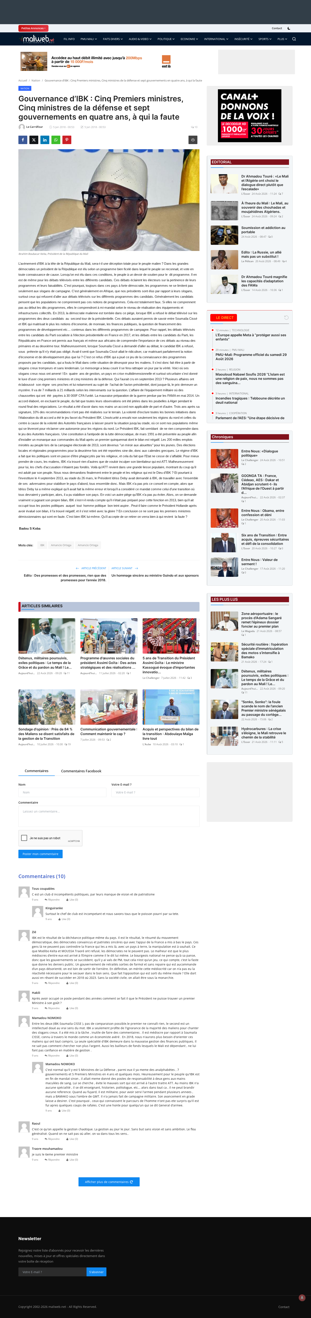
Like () (74, 899)
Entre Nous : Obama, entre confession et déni (262, 512)
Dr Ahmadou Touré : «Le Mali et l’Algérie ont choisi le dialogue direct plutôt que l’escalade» (265, 182)
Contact (277, 28)
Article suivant (122, 568)
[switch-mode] (289, 28)
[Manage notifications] (302, 1297)
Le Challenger (151, 678)
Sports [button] (263, 39)
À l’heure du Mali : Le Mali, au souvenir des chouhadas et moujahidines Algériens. (264, 207)
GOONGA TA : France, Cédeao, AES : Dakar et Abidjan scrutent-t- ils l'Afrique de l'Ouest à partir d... (262, 484)
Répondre (54, 899)
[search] (294, 39)
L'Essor (245, 194)
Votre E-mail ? (121, 784)
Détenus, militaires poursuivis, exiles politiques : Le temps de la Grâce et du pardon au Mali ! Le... (45, 662)
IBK (42, 545)
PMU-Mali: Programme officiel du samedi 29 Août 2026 (251, 357)
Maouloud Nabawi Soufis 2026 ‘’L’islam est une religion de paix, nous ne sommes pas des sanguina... (250, 378)
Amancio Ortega (61, 545)
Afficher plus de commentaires (107, 1182)
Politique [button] (165, 39)
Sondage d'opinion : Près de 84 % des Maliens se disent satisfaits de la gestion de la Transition (46, 734)
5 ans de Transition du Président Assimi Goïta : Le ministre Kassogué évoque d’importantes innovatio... (169, 665)
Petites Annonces (32, 28)
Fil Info (69, 39)
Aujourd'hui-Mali (26, 673)
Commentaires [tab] (36, 770)
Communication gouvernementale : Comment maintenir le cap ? (108, 731)
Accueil (22, 80)
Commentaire (28, 802)
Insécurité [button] (241, 39)
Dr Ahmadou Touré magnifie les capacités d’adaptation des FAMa (264, 281)
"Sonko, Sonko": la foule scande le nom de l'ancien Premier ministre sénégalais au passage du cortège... (263, 708)
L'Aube (147, 744)
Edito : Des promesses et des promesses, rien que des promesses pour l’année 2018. (65, 577)
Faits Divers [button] (111, 39)
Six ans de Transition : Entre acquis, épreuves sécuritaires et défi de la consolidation (265, 539)
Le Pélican (247, 261)
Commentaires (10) (41, 876)
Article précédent (93, 568)
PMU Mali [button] (87, 39)
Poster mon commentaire (40, 854)
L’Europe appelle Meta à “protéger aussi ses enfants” (251, 337)
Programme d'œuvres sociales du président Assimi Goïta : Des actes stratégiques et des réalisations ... (108, 662)
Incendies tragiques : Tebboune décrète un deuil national (250, 400)
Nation (36, 80)
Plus (281, 39)
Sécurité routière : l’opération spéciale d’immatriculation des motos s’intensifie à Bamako (264, 650)
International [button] (214, 39)
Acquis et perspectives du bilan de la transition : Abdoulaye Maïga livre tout (170, 734)
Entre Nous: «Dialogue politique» (259, 453)
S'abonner (96, 1272)
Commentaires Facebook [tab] (81, 771)
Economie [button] (188, 39)
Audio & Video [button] (139, 39)
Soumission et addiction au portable (263, 230)
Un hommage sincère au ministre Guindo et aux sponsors (155, 575)
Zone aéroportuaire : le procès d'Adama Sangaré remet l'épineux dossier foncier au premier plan (261, 619)
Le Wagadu (248, 631)
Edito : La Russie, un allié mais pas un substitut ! (261, 254)
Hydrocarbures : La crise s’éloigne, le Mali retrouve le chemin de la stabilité (263, 733)
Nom (21, 784)
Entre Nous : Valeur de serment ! (259, 562)
